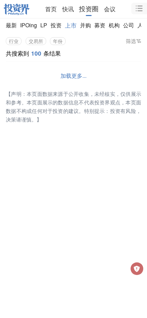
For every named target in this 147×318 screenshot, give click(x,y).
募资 (99, 25)
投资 (56, 25)
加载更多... (73, 76)
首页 (51, 8)
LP (43, 25)
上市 (71, 25)
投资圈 (88, 8)
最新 (11, 25)
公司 (128, 25)
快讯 (68, 8)
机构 (114, 25)
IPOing (28, 25)
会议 (110, 8)
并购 (85, 25)
